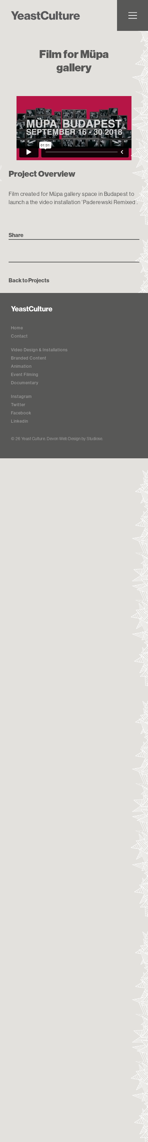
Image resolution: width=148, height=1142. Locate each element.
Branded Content (28, 358)
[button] (132, 15)
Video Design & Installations (39, 349)
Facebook (21, 412)
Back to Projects (29, 280)
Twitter (18, 404)
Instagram (21, 396)
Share (16, 235)
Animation (21, 366)
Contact (19, 336)
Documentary (25, 382)
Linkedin (19, 421)
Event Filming (25, 374)
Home (17, 327)
